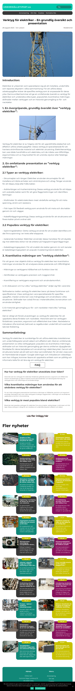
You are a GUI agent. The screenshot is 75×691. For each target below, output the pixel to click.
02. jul (26, 621)
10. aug (26, 434)
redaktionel (68, 28)
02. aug (26, 476)
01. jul (26, 642)
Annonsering (24, 13)
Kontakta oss (51, 13)
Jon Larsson (20, 28)
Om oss (33, 13)
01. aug (26, 496)
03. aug (62, 455)
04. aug (26, 455)
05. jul (62, 600)
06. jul (26, 600)
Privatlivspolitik (40, 688)
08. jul (62, 580)
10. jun (62, 642)
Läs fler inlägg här (37, 416)
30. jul (62, 538)
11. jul (26, 580)
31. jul (62, 517)
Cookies (41, 13)
